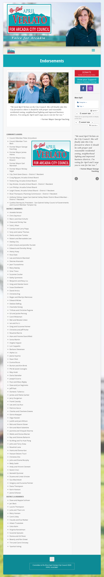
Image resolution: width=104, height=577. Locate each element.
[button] (93, 125)
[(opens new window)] (83, 91)
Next (97, 178)
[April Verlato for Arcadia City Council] (11, 50)
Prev (76, 178)
